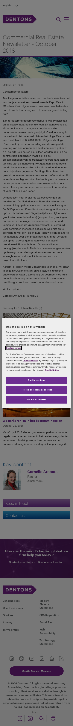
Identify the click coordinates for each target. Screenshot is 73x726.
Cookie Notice (52, 370)
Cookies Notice (13, 348)
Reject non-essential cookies (36, 390)
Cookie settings (36, 380)
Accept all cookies (36, 400)
